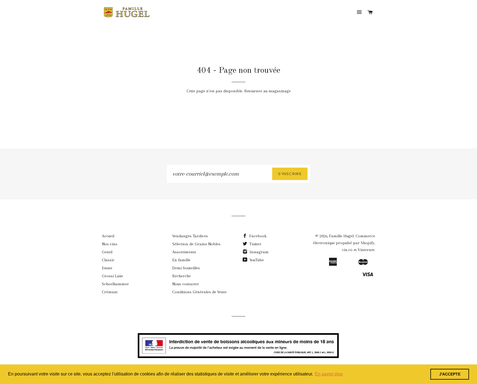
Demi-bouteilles (186, 267)
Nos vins (109, 243)
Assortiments (184, 251)
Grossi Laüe (112, 275)
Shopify (367, 242)
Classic (108, 259)
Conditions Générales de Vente (199, 291)
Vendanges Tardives (190, 235)
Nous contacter (185, 283)
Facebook (257, 235)
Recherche (181, 275)
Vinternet (366, 249)
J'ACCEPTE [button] (449, 374)
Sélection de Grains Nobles (196, 243)
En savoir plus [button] (329, 374)
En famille (181, 259)
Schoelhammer (115, 283)
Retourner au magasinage (267, 90)
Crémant (110, 291)
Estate (107, 267)
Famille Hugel (341, 235)
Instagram (258, 251)
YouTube (256, 259)
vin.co (347, 249)
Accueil (108, 235)
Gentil (107, 251)
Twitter (254, 243)
